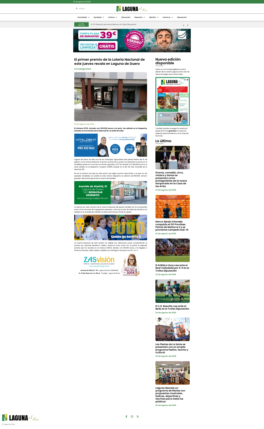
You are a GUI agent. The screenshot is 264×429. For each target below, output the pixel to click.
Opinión (152, 17)
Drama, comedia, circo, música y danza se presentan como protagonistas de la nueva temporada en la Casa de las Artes (171, 179)
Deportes (138, 17)
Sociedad (97, 17)
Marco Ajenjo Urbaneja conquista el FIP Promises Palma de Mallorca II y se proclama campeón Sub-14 (171, 225)
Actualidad (82, 17)
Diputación (182, 17)
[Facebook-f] (126, 416)
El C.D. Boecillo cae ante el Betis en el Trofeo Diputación (172, 307)
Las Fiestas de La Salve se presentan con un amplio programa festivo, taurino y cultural (171, 348)
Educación (125, 17)
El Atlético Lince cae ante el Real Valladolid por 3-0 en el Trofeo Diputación (172, 268)
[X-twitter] (137, 416)
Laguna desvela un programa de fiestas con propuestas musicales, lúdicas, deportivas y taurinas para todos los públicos (170, 394)
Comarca (166, 17)
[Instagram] (132, 416)
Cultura (111, 17)
